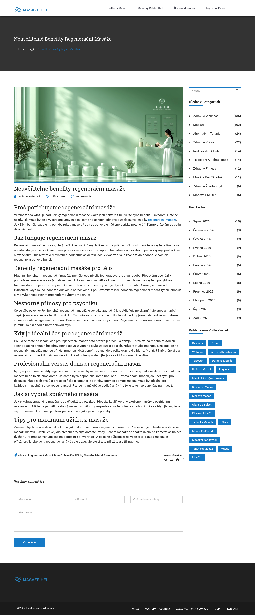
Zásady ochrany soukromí (192, 608)
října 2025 (200, 309)
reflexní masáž (201, 369)
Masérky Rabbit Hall (150, 8)
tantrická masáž (202, 448)
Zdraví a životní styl (207, 186)
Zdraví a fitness (204, 168)
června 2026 (202, 239)
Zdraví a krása (203, 142)
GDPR (218, 608)
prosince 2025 (203, 291)
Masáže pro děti (204, 195)
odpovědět (30, 542)
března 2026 (202, 265)
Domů (21, 49)
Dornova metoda (222, 360)
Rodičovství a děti (206, 151)
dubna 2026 (202, 256)
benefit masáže (64, 455)
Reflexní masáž (117, 8)
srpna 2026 (201, 221)
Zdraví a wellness (205, 116)
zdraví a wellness (106, 455)
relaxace (197, 343)
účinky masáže (84, 455)
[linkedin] (171, 460)
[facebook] (183, 460)
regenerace (226, 369)
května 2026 (202, 248)
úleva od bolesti (202, 404)
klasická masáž (202, 413)
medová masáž (201, 395)
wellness (197, 352)
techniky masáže (202, 422)
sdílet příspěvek (173, 455)
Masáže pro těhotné (207, 177)
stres (224, 422)
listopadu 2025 (204, 300)
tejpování (198, 360)
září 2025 (200, 318)
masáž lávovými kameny (208, 378)
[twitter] (165, 460)
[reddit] (177, 460)
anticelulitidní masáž (223, 352)
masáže (197, 457)
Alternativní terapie (206, 133)
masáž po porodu (203, 431)
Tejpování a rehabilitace (210, 160)
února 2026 (201, 274)
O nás (135, 608)
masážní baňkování (204, 439)
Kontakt (232, 608)
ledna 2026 (201, 283)
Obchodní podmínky (157, 608)
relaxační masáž (202, 387)
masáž (225, 448)
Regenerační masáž (40, 455)
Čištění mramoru (184, 8)
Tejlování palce (215, 8)
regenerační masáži (162, 220)
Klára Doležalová (29, 196)
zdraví (215, 343)
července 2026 (203, 230)
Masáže (198, 125)
